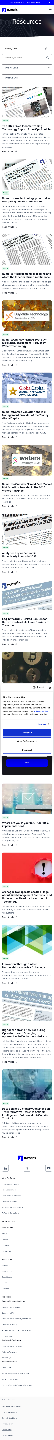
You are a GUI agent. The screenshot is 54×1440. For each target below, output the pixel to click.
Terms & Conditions (9, 1418)
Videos (4, 1283)
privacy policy (41, 711)
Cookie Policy (7, 1430)
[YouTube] (48, 1168)
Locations (6, 1245)
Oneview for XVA (8, 1313)
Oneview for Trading (10, 1324)
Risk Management (9, 1190)
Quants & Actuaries (9, 1201)
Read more (35, 2)
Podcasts (5, 1289)
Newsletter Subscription (11, 1406)
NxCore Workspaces (9, 1352)
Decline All (27, 750)
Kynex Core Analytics (10, 1379)
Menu (50, 9)
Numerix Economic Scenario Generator (17, 1385)
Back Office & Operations (11, 1196)
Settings (42, 724)
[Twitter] (27, 1168)
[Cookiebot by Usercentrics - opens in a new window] (33, 688)
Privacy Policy (7, 1424)
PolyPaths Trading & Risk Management (17, 1330)
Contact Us (6, 1251)
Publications (7, 1271)
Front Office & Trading (10, 1184)
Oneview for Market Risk (11, 1307)
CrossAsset (6, 1368)
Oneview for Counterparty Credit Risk (16, 1319)
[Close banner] (50, 688)
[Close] (50, 2)
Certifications (7, 1435)
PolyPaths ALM (8, 1336)
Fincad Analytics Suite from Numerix (16, 1373)
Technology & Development (12, 1207)
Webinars (5, 1265)
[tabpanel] (27, 596)
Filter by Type (11, 48)
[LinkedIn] (5, 1168)
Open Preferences (25, 741)
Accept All (27, 732)
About (4, 1234)
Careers (5, 1240)
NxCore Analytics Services (12, 1346)
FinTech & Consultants (11, 1213)
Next (27, 762)
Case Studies (7, 1277)
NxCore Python (8, 1358)
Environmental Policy (10, 1412)
